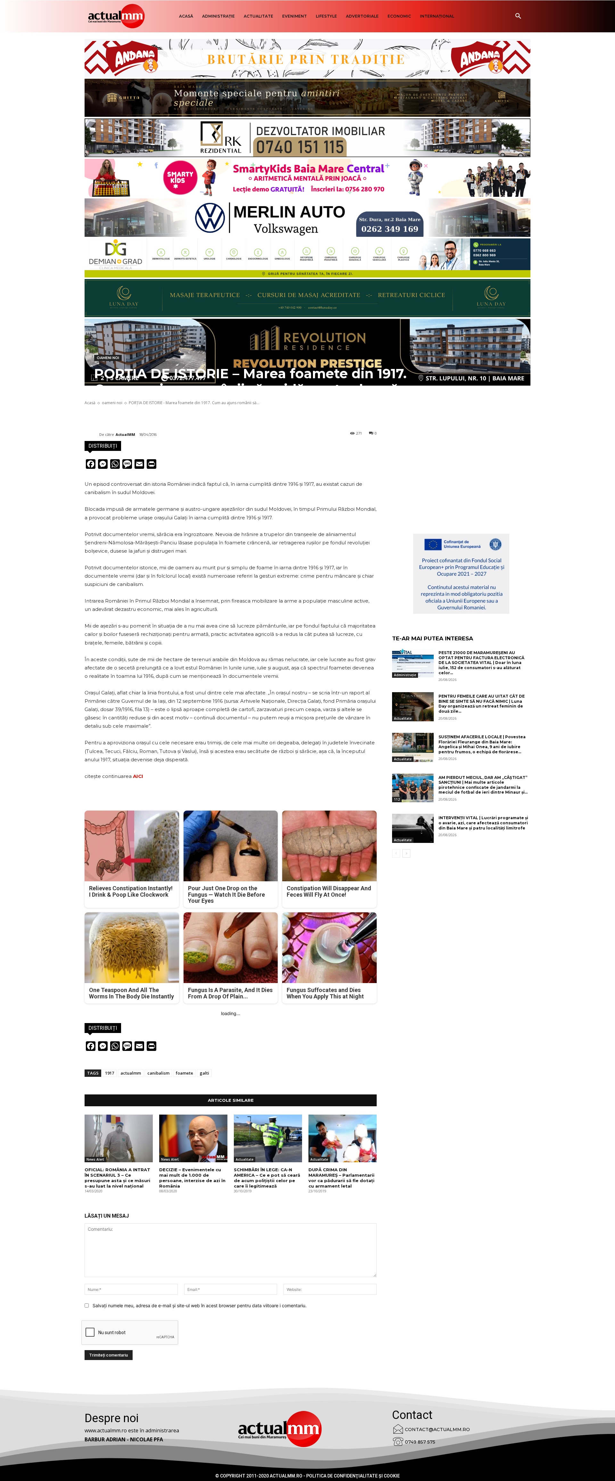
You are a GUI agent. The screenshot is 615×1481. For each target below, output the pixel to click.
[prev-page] (396, 853)
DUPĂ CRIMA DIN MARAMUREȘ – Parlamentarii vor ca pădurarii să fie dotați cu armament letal (341, 1178)
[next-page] (406, 853)
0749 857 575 (420, 1442)
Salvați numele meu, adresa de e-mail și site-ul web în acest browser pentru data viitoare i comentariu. (200, 1305)
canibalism (158, 1073)
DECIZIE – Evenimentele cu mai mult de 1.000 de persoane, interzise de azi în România (192, 1178)
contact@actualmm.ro (437, 1429)
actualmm (130, 1073)
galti (204, 1073)
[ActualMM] (92, 434)
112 (397, 799)
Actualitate (244, 1159)
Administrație (405, 675)
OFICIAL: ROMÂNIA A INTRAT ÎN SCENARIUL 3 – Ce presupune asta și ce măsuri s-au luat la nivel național (117, 1178)
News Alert (95, 1159)
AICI (138, 776)
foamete (184, 1073)
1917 (109, 1073)
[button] (518, 16)
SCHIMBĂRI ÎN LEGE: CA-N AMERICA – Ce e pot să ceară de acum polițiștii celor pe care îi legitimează (267, 1178)
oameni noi (108, 358)
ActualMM (125, 434)
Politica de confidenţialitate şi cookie (353, 1475)
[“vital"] (461, 574)
